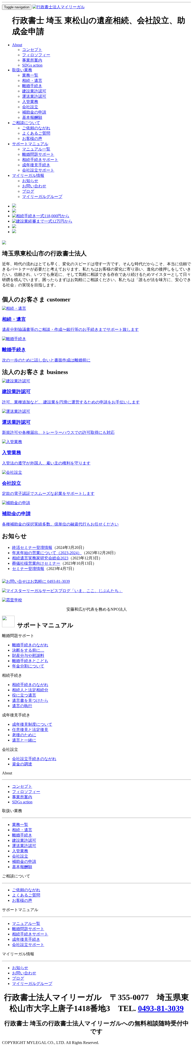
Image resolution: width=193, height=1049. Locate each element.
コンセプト (32, 49)
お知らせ (30, 181)
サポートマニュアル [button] (30, 144)
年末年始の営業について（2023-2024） (47, 553)
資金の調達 (22, 764)
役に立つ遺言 (24, 695)
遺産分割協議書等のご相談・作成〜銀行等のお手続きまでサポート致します (70, 329)
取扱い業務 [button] (22, 70)
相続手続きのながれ (30, 685)
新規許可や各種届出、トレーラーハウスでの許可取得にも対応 (58, 432)
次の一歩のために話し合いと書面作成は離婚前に (46, 360)
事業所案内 (32, 60)
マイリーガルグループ (42, 196)
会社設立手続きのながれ (34, 759)
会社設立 (30, 107)
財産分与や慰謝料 (28, 655)
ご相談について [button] (26, 123)
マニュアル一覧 (36, 149)
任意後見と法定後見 (30, 729)
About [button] (17, 45)
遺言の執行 (22, 706)
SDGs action (32, 65)
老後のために (24, 735)
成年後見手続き (36, 165)
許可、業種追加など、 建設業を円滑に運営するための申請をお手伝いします (71, 402)
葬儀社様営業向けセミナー (36, 563)
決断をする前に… (28, 650)
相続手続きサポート (40, 160)
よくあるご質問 (36, 133)
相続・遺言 (32, 80)
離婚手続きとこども (30, 661)
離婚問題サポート (38, 154)
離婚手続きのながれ (30, 645)
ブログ (28, 191)
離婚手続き (32, 86)
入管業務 (30, 101)
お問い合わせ (34, 186)
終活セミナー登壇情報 (32, 547)
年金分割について (28, 666)
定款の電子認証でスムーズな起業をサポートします (48, 493)
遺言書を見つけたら (30, 700)
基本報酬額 (32, 117)
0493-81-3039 (161, 1008)
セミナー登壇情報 (28, 568)
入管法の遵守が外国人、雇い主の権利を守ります (46, 463)
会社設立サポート (38, 170)
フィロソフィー (36, 55)
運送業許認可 (34, 96)
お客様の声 (32, 138)
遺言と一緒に (24, 740)
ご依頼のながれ (36, 128)
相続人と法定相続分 (30, 690)
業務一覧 (30, 75)
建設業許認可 (34, 91)
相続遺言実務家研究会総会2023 (40, 558)
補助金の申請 (34, 112)
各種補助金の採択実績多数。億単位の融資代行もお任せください (60, 524)
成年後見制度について (32, 724)
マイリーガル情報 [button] (28, 175)
